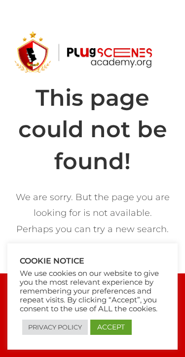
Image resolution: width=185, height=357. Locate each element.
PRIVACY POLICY (55, 327)
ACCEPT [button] (111, 327)
